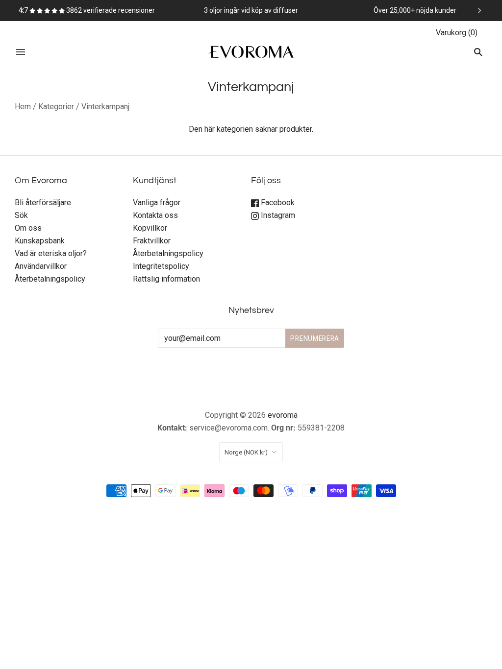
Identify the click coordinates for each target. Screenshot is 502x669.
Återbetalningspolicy (50, 279)
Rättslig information (166, 279)
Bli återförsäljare (43, 202)
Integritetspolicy (161, 266)
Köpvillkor (150, 228)
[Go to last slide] (22, 10)
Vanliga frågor (156, 202)
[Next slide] (479, 10)
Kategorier (56, 106)
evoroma (283, 415)
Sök (21, 215)
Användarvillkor (41, 266)
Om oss (28, 228)
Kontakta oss (155, 215)
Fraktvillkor (152, 240)
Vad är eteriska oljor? (51, 253)
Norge (246, 452)
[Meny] (20, 52)
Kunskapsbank (40, 240)
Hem (23, 106)
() (456, 32)
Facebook (277, 202)
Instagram (277, 215)
